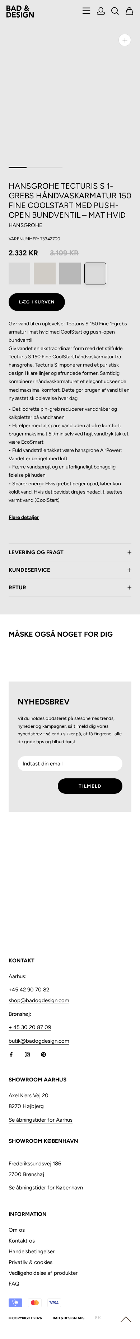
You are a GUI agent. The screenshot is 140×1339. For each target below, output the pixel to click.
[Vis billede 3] (53, 167)
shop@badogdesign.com (39, 1000)
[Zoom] (124, 40)
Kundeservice (29, 570)
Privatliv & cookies (30, 1262)
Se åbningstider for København (46, 1187)
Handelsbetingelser (32, 1251)
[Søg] (115, 11)
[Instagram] (27, 1054)
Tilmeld (90, 786)
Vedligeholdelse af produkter (43, 1273)
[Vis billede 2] (36, 167)
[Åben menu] (86, 11)
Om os (17, 1230)
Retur (17, 587)
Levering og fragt (36, 552)
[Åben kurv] (130, 11)
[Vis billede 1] (18, 167)
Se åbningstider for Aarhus (41, 1120)
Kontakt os (22, 1240)
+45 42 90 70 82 (29, 989)
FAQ (14, 1284)
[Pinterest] (43, 1054)
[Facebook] (11, 1054)
